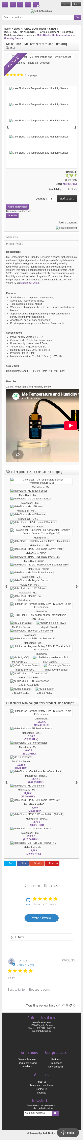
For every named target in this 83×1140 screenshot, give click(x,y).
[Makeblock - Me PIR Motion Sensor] (31, 728)
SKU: (59, 184)
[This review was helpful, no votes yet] (63, 1005)
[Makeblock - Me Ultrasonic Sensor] (30, 498)
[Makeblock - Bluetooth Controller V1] (31, 630)
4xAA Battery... (50, 661)
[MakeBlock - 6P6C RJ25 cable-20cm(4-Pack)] (36, 814)
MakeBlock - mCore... (39, 569)
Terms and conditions (41, 1085)
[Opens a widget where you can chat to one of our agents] (68, 1133)
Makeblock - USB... (40, 545)
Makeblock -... (31, 635)
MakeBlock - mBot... (36, 775)
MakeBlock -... (41, 537)
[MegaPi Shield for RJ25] (51, 622)
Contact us (41, 1089)
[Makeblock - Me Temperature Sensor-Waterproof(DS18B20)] (41, 481)
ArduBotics (49, 1133)
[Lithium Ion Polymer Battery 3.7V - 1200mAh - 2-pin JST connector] (41, 605)
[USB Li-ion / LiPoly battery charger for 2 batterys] (38, 615)
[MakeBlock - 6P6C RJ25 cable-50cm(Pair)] (35, 556)
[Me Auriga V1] (19, 657)
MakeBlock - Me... (28, 495)
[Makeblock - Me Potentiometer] (28, 742)
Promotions (56, 1063)
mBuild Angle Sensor (56, 669)
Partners (56, 1059)
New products (55, 1066)
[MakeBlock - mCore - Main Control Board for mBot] (39, 564)
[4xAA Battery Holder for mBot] (50, 657)
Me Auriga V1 (19, 661)
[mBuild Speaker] (20, 688)
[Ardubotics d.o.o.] (41, 11)
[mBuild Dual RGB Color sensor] (29, 673)
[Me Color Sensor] (21, 622)
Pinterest (53, 863)
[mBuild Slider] (45, 688)
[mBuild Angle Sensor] (57, 665)
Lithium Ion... (42, 611)
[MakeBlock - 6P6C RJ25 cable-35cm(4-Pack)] (36, 549)
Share (24, 863)
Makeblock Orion (29, 282)
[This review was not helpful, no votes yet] (71, 1005)
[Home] (5, 4)
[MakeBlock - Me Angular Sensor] (29, 580)
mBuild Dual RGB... (29, 677)
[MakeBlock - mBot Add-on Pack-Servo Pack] (35, 771)
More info (12, 237)
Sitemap (41, 1092)
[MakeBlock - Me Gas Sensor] (27, 785)
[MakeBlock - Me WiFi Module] (28, 514)
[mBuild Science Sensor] (24, 665)
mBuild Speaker (21, 693)
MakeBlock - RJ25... (34, 526)
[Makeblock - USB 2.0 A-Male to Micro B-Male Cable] (40, 541)
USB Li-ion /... (38, 619)
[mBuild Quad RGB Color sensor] (29, 681)
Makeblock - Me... (41, 487)
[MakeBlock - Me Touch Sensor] (28, 490)
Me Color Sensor (21, 627)
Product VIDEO (14, 244)
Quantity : (41, 198)
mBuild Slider (44, 693)
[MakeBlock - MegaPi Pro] (25, 596)
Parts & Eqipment (49, 32)
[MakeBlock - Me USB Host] (26, 506)
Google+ (37, 863)
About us (41, 1081)
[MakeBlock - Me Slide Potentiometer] (31, 572)
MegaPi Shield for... (51, 627)
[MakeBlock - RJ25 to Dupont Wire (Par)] (33, 522)
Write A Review (41, 918)
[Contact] (13, 4)
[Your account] (28, 4)
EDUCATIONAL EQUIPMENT (30, 28)
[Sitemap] (20, 4)
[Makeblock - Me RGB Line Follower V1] (33, 638)
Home (7, 28)
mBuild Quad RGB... (29, 685)
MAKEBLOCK (28, 32)
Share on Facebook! (39, 62)
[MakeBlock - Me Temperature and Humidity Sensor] (38, 88)
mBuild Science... (25, 669)
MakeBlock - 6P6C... (37, 553)
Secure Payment (27, 1059)
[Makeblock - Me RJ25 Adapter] (28, 588)
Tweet (11, 863)
